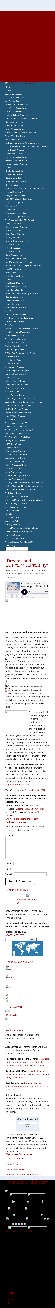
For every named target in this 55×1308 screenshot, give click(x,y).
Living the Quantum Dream (17, 384)
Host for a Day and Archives (17, 503)
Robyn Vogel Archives (15, 129)
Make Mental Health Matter (17, 258)
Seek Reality (11, 311)
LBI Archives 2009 (13, 248)
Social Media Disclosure (15, 538)
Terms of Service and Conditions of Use (24, 1174)
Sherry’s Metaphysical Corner (18, 475)
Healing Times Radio (14, 178)
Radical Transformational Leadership (21, 405)
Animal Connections (14, 94)
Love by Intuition (13, 237)
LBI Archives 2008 (13, 251)
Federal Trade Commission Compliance (22, 528)
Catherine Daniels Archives (17, 307)
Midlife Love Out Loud (15, 272)
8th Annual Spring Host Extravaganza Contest (25, 500)
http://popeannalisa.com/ (17, 784)
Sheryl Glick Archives (14, 174)
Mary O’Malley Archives (15, 416)
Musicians (27, 60)
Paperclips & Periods (14, 290)
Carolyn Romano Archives (16, 227)
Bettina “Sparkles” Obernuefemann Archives (24, 486)
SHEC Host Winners (14, 444)
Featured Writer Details (27, 39)
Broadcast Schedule (14, 510)
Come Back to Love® (14, 125)
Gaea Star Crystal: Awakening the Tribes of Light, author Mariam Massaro (27, 1086)
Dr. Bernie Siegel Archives (16, 286)
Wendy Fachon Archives (16, 440)
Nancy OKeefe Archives (15, 122)
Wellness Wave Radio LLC (16, 346)
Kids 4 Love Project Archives (17, 202)
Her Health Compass (14, 185)
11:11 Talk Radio (12, 363)
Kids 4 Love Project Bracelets (17, 216)
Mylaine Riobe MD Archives (17, 115)
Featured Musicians (27, 63)
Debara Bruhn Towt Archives (17, 433)
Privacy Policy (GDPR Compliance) (20, 531)
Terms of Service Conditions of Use (20, 542)
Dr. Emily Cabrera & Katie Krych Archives (22, 293)
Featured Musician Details (27, 66)
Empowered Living (13, 447)
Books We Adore (27, 26)
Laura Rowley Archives (15, 97)
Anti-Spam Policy (13, 521)
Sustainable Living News (16, 507)
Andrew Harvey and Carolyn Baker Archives (24, 402)
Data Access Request (15, 1158)
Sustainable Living (13, 419)
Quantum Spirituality (14, 297)
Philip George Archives (15, 349)
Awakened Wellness (14, 111)
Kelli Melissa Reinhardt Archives (19, 262)
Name (9, 863)
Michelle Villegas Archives (16, 157)
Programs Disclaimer (14, 535)
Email (9, 868)
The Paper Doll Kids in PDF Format (20, 220)
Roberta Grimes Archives (16, 314)
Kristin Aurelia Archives (15, 321)
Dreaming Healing (13, 139)
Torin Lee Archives (13, 356)
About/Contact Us (27, 13)
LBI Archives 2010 (13, 244)
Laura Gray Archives (14, 472)
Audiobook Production (27, 29)
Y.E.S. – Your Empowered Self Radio (20, 353)
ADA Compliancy (12, 517)
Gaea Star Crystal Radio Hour (18, 160)
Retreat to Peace (12, 304)
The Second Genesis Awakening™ (19, 430)
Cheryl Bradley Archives (15, 195)
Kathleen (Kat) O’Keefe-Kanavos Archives (22, 143)
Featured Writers (27, 36)
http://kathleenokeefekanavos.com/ (22, 818)
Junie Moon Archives (14, 276)
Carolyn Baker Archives (15, 381)
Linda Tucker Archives (15, 395)
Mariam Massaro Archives (16, 164)
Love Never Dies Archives (16, 108)
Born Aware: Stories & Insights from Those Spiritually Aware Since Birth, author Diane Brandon (27, 1062)
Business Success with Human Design (21, 118)
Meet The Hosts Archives (16, 269)
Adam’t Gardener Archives (16, 426)
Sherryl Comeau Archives (16, 479)
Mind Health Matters (14, 283)
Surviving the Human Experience (19, 318)
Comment (11, 835)
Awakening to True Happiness (18, 370)
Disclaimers (10, 514)
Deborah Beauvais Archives (17, 241)
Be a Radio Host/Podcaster (17, 496)
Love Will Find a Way (14, 468)
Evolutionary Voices (14, 360)
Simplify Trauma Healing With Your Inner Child (25, 482)
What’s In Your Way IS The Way (18, 412)
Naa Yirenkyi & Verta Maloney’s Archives (22, 328)
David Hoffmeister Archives (17, 374)
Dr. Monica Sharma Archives (17, 409)
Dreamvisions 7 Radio (18, 570)
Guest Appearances (14, 255)
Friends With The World (15, 153)
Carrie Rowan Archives (15, 234)
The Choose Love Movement (18, 332)
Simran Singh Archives (15, 367)
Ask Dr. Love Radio (13, 101)
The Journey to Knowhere (16, 339)
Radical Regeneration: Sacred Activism (21, 398)
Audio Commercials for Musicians (27, 70)
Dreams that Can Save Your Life (31, 808)
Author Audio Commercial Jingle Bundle (27, 33)
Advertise (27, 16)
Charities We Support (27, 53)
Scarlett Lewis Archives (15, 335)
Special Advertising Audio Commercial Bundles (27, 19)
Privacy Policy (12, 1164)
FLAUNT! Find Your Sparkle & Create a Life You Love (27, 146)
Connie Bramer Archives (16, 465)
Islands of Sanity (12, 377)
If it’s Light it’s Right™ (14, 192)
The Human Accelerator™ (16, 423)
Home (8, 87)
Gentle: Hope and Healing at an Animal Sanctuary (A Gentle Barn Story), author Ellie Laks (28, 1074)
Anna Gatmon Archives (15, 458)
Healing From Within (14, 171)
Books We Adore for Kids (27, 43)
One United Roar (12, 391)
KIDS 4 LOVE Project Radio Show (19, 199)
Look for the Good (13, 230)
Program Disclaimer (15, 1169)
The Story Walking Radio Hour (18, 437)
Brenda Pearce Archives (15, 451)
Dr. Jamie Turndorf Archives (17, 104)
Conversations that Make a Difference (21, 132)
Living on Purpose (13, 223)
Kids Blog (27, 50)
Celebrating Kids (12, 206)
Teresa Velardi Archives (15, 136)
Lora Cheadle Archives (15, 150)
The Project (10, 209)
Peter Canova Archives (15, 300)
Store (27, 76)
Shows (8, 90)
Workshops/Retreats (27, 73)
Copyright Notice (13, 524)
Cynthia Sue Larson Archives (17, 388)
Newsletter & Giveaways (27, 23)
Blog (27, 46)
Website (9, 874)
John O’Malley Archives (15, 342)
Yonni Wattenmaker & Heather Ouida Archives (25, 188)
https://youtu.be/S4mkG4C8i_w (33, 790)
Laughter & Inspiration (15, 461)
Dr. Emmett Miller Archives (17, 181)
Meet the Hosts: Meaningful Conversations (23, 265)
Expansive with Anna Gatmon (18, 454)
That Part (9, 325)
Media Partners (27, 56)
